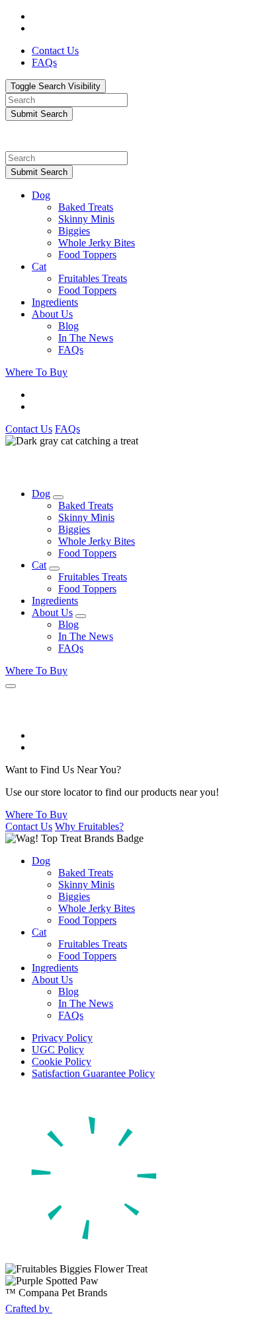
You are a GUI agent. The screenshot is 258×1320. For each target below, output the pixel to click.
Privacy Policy (62, 1037)
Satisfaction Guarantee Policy (93, 1073)
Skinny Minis (86, 219)
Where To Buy (36, 372)
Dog (41, 195)
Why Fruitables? (89, 826)
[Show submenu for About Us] (80, 616)
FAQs (70, 349)
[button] (142, 195)
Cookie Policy (61, 1061)
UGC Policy (58, 1049)
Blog (68, 325)
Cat (39, 266)
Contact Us (28, 428)
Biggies (74, 230)
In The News (85, 337)
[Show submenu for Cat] (54, 569)
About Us (52, 314)
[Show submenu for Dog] (58, 497)
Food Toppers (87, 254)
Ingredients (55, 302)
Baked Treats (85, 207)
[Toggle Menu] (10, 686)
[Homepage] (23, 145)
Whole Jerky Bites (96, 242)
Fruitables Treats (92, 278)
